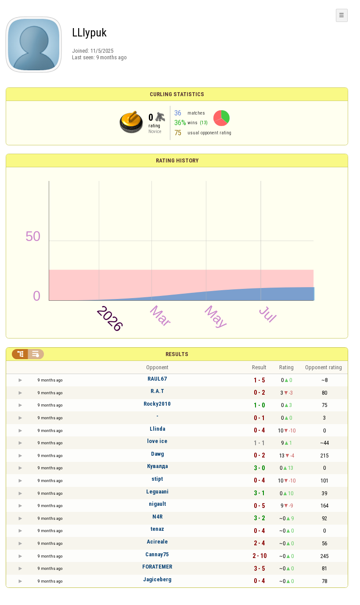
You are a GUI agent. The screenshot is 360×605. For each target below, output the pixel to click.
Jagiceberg (157, 579)
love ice (157, 441)
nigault (157, 504)
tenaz (157, 529)
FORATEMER (157, 566)
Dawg (157, 453)
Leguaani (157, 491)
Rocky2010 (157, 403)
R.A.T (157, 391)
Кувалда (157, 466)
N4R (157, 516)
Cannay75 (157, 554)
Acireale (157, 541)
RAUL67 (157, 378)
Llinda (157, 428)
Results (177, 354)
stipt (157, 478)
